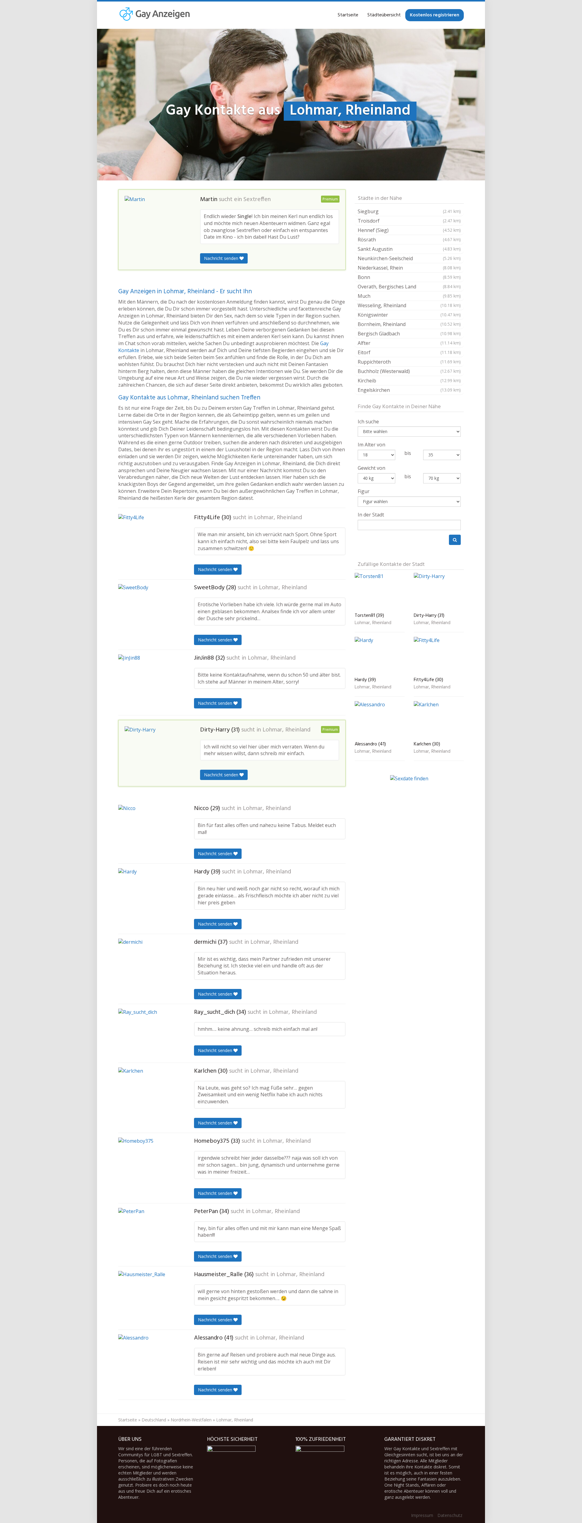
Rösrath (409, 239)
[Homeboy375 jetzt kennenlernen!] (148, 1164)
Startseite (348, 15)
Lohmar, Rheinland (278, 517)
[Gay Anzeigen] (154, 15)
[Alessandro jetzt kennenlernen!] (148, 1361)
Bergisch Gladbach (409, 333)
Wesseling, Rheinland (409, 305)
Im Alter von (371, 444)
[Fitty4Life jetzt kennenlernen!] (148, 542)
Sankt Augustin (409, 249)
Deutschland (154, 1420)
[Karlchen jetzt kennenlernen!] (148, 1095)
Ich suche (368, 421)
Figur (364, 491)
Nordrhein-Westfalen (191, 1420)
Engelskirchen (409, 390)
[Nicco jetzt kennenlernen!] (148, 830)
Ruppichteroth (409, 361)
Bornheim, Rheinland (409, 324)
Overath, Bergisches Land (409, 286)
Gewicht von (371, 468)
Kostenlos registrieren (434, 15)
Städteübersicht (384, 15)
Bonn (409, 277)
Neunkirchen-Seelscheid (409, 258)
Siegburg (409, 211)
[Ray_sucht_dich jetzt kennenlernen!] (148, 1033)
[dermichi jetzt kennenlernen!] (148, 966)
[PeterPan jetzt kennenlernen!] (148, 1234)
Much (409, 296)
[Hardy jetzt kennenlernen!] (148, 894)
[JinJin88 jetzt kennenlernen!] (148, 682)
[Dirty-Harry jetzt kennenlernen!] (155, 751)
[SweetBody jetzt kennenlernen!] (148, 610)
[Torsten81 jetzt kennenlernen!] (380, 591)
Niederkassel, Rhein (409, 267)
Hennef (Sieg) (409, 230)
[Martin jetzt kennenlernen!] (155, 222)
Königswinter (409, 314)
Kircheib (409, 380)
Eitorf (409, 352)
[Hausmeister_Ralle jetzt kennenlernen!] (148, 1297)
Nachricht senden (221, 258)
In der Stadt (371, 514)
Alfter (409, 343)
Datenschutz (449, 1515)
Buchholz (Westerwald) (409, 371)
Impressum (422, 1515)
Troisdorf (409, 220)
